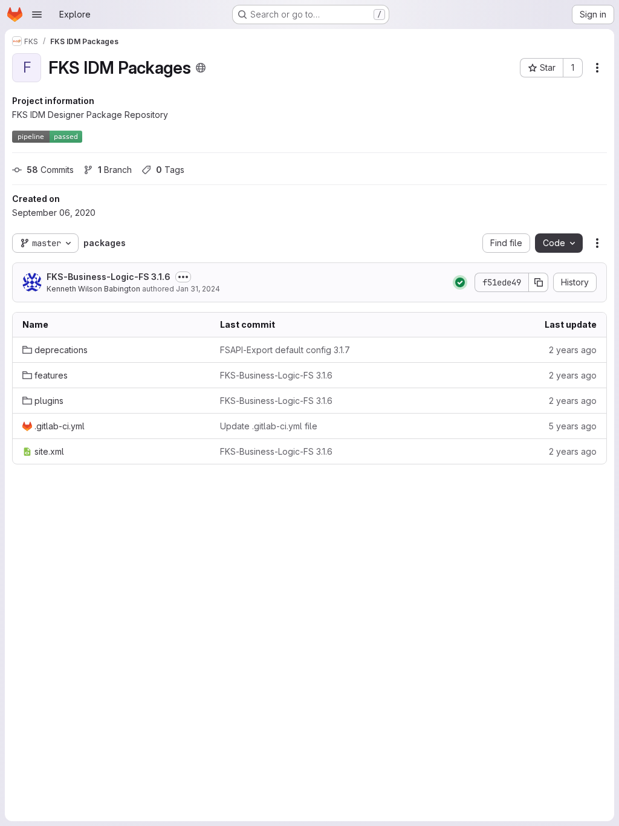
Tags (170, 169)
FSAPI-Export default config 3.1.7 (285, 350)
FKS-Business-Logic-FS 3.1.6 (108, 277)
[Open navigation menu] (37, 14)
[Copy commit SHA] (538, 282)
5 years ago (572, 426)
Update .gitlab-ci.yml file (268, 426)
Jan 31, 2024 (198, 288)
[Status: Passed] (460, 282)
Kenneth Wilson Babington (93, 288)
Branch (115, 169)
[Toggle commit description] (183, 277)
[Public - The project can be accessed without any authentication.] (201, 68)
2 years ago (573, 350)
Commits (50, 169)
